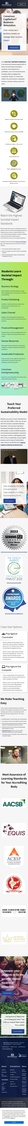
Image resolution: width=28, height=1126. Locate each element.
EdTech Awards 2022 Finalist (14, 583)
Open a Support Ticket (3, 1088)
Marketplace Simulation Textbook (24, 1090)
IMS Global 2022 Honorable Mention (14, 613)
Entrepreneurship (14, 1079)
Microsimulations (13, 1086)
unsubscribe (4, 1092)
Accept (14, 1122)
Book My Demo (14, 47)
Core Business (13, 1072)
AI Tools (13, 169)
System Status (21, 1046)
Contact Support (17, 1031)
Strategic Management (15, 1077)
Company (4, 1070)
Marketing (12, 1070)
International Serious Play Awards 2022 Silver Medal (14, 552)
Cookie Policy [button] (7, 1116)
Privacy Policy (5, 1046)
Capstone (12, 1081)
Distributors (4, 1072)
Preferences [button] (12, 1118)
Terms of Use (14, 1046)
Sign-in (21, 4)
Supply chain (12, 1084)
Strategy (12, 1074)
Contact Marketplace (7, 1049)
